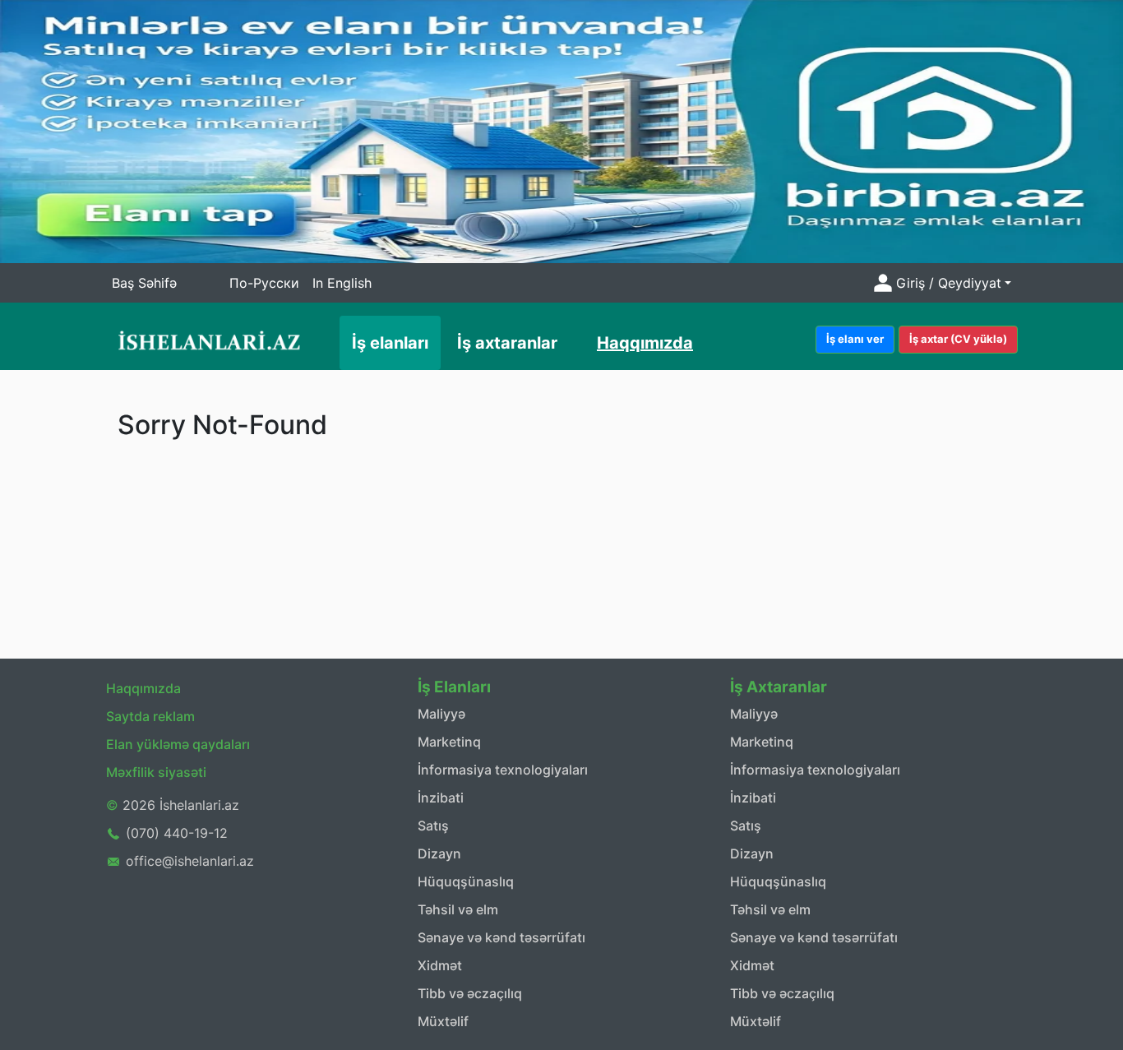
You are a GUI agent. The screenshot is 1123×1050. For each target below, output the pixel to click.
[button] (940, 283)
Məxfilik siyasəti (156, 772)
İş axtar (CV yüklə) (958, 338)
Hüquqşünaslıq (466, 881)
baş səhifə (144, 283)
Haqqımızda (645, 343)
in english (342, 283)
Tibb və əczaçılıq (470, 993)
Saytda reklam (150, 716)
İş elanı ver (855, 338)
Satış (433, 825)
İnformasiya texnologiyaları (503, 769)
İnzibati (441, 797)
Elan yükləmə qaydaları (178, 744)
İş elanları (390, 343)
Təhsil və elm (458, 909)
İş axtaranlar (507, 343)
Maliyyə (441, 713)
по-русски (264, 283)
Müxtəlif (443, 1021)
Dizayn (439, 853)
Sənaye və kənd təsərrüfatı (501, 937)
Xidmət (440, 965)
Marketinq (449, 741)
